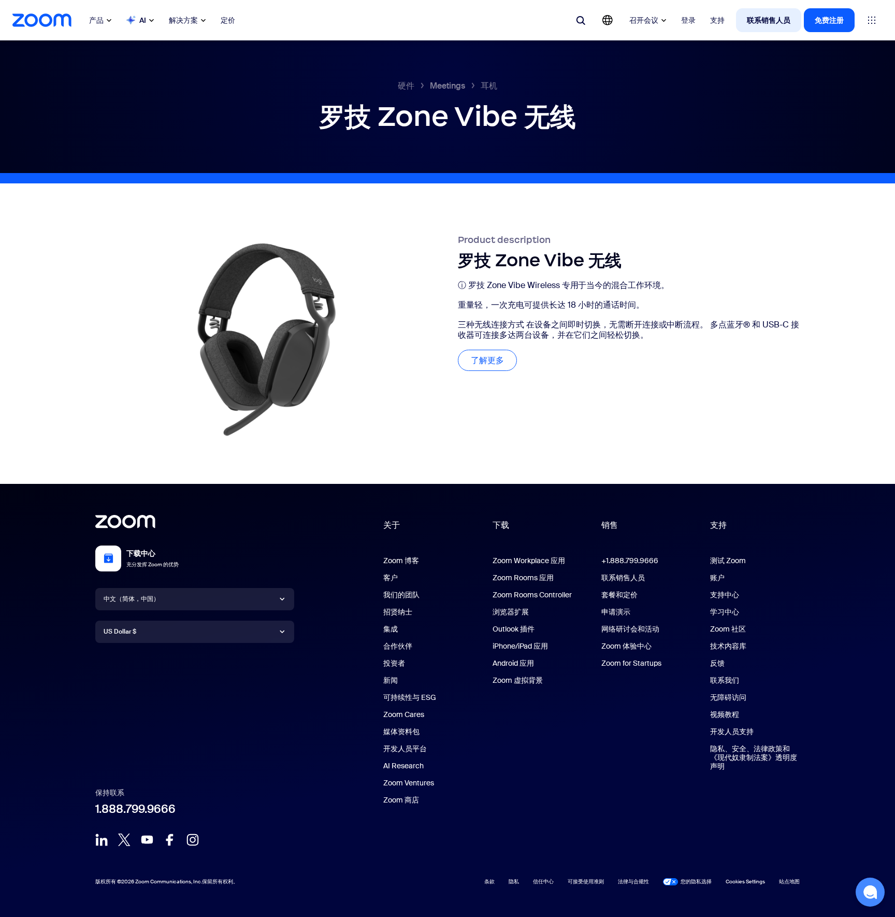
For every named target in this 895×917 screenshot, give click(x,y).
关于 (391, 525)
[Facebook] (170, 840)
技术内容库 (728, 646)
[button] (870, 892)
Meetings (447, 85)
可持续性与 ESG (409, 697)
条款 (489, 881)
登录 (688, 20)
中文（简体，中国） (132, 599)
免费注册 (829, 20)
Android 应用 (513, 663)
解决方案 (183, 20)
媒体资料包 (401, 731)
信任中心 (543, 881)
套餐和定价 (619, 594)
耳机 (489, 85)
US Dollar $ (120, 631)
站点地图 (789, 881)
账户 (717, 577)
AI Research (403, 765)
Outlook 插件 (514, 629)
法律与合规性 (633, 881)
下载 (501, 525)
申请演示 (615, 612)
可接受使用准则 (586, 881)
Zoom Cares (403, 714)
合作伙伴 (397, 646)
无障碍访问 (728, 697)
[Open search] (580, 20)
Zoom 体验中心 (626, 646)
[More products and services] (872, 20)
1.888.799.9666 (135, 808)
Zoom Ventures (408, 782)
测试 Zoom (728, 560)
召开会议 (643, 20)
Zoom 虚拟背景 (518, 680)
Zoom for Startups (631, 663)
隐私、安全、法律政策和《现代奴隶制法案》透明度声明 (753, 757)
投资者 (394, 663)
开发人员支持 (732, 731)
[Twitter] (124, 840)
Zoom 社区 (728, 629)
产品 (96, 20)
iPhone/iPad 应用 (520, 646)
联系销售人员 (768, 20)
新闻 (390, 680)
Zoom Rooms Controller (532, 594)
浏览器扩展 (511, 612)
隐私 (514, 881)
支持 (717, 20)
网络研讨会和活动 (630, 629)
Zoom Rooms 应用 (523, 577)
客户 (390, 577)
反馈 (717, 663)
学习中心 (724, 612)
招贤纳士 (397, 612)
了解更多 (494, 360)
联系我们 (724, 680)
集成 (390, 629)
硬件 (406, 85)
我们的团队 (401, 594)
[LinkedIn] (101, 840)
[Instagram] (192, 840)
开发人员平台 (405, 748)
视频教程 (724, 714)
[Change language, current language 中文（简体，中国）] (607, 20)
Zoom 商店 (401, 800)
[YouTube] (147, 840)
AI (142, 20)
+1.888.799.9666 (629, 560)
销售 (609, 525)
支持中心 (724, 594)
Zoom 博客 (401, 560)
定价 (228, 20)
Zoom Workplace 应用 (529, 560)
